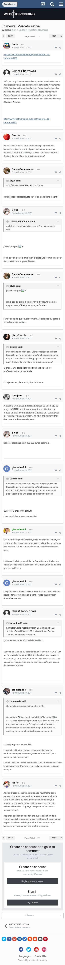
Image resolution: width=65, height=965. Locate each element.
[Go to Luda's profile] (6, 46)
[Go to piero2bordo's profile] (6, 337)
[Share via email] (40, 939)
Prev (10, 36)
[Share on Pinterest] (45, 939)
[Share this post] (60, 47)
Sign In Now (32, 902)
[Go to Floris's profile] (6, 784)
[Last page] (61, 36)
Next (54, 36)
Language (24, 956)
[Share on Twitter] (4, 939)
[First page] (3, 36)
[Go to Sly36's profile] (6, 211)
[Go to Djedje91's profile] (6, 397)
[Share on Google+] (14, 939)
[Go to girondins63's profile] (6, 531)
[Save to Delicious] (24, 939)
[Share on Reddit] (30, 939)
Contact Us (40, 956)
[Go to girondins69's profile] (6, 468)
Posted (22, 47)
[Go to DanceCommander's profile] (6, 170)
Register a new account (33, 881)
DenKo (7, 30)
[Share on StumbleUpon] (35, 939)
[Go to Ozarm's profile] (6, 137)
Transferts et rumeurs (38, 30)
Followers (29, 915)
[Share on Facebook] (9, 939)
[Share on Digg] (19, 939)
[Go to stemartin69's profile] (6, 691)
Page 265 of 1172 (32, 36)
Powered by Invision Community (32, 960)
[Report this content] (55, 47)
